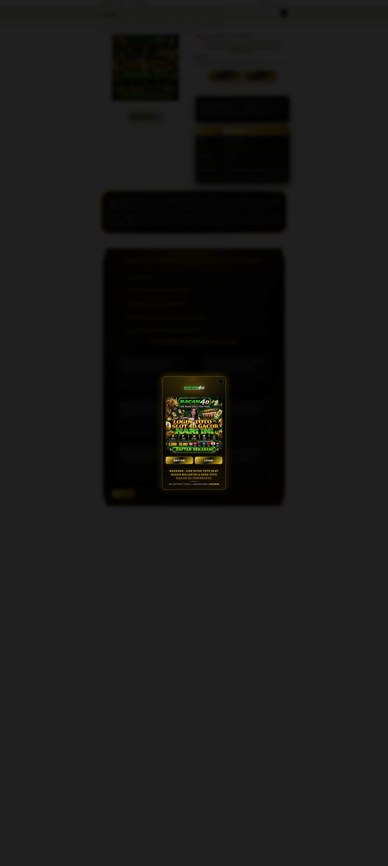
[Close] (221, 381)
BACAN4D (214, 484)
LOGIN (208, 460)
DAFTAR (179, 460)
